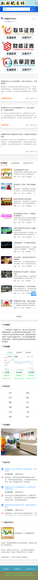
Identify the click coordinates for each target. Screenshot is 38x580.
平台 (27, 402)
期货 (10, 417)
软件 (10, 397)
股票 (10, 407)
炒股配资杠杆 (4, 125)
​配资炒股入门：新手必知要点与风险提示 (15, 557)
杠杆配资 (6, 569)
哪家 (10, 402)
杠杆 (10, 393)
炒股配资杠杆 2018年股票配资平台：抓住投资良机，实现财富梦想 (17, 109)
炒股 (27, 393)
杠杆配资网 (17, 569)
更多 (33, 18)
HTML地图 (28, 573)
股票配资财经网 (23, 575)
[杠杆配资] (13, 3)
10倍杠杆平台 (29, 569)
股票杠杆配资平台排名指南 (22, 199)
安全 (27, 417)
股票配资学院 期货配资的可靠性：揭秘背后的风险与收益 (19, 135)
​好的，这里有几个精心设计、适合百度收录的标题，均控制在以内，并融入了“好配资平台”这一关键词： (18, 551)
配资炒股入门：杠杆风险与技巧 (24, 533)
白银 (10, 412)
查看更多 (19, 316)
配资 (27, 407)
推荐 (27, 397)
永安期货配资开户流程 (21, 170)
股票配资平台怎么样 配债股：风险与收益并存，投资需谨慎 (19, 82)
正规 (27, 412)
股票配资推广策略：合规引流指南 (25, 301)
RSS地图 (22, 573)
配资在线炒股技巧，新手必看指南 (25, 286)
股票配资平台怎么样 (6, 98)
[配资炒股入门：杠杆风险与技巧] (7, 533)
